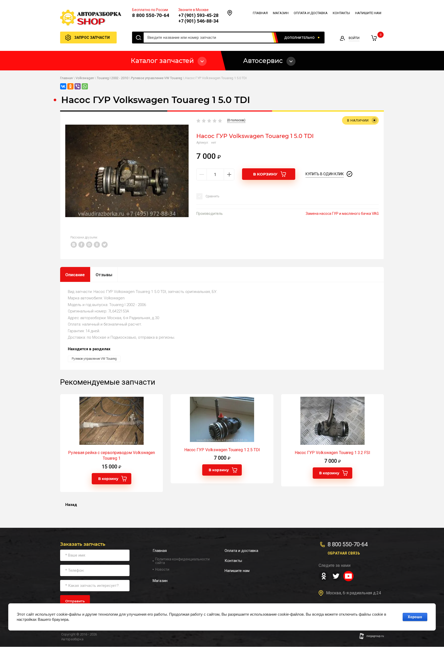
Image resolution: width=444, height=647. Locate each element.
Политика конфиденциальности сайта (182, 561)
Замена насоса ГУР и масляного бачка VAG (342, 213)
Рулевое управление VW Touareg (156, 78)
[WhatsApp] (85, 86)
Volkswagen (85, 78)
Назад (71, 504)
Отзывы (104, 274)
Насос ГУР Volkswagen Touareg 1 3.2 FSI (332, 452)
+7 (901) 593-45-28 (198, 15)
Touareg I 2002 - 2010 (112, 78)
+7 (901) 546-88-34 (198, 21)
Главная (66, 78)
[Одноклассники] (70, 86)
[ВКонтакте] (63, 86)
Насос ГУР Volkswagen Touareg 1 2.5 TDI (222, 449)
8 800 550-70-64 (150, 15)
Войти (354, 38)
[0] (374, 38)
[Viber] (78, 86)
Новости (162, 569)
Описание (75, 274)
